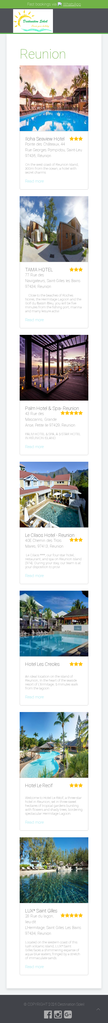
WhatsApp (72, 4)
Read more (34, 181)
